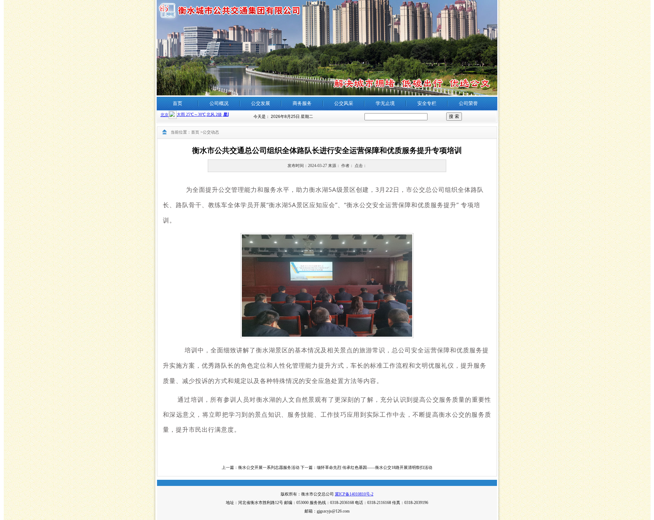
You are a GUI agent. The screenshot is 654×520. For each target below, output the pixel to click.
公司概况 (219, 103)
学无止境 (385, 103)
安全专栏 (426, 103)
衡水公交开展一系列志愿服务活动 (268, 467)
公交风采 (343, 103)
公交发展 (260, 103)
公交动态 (211, 132)
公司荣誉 (468, 103)
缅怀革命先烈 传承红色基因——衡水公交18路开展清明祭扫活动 (374, 467)
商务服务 (302, 103)
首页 (177, 103)
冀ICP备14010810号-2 (354, 494)
